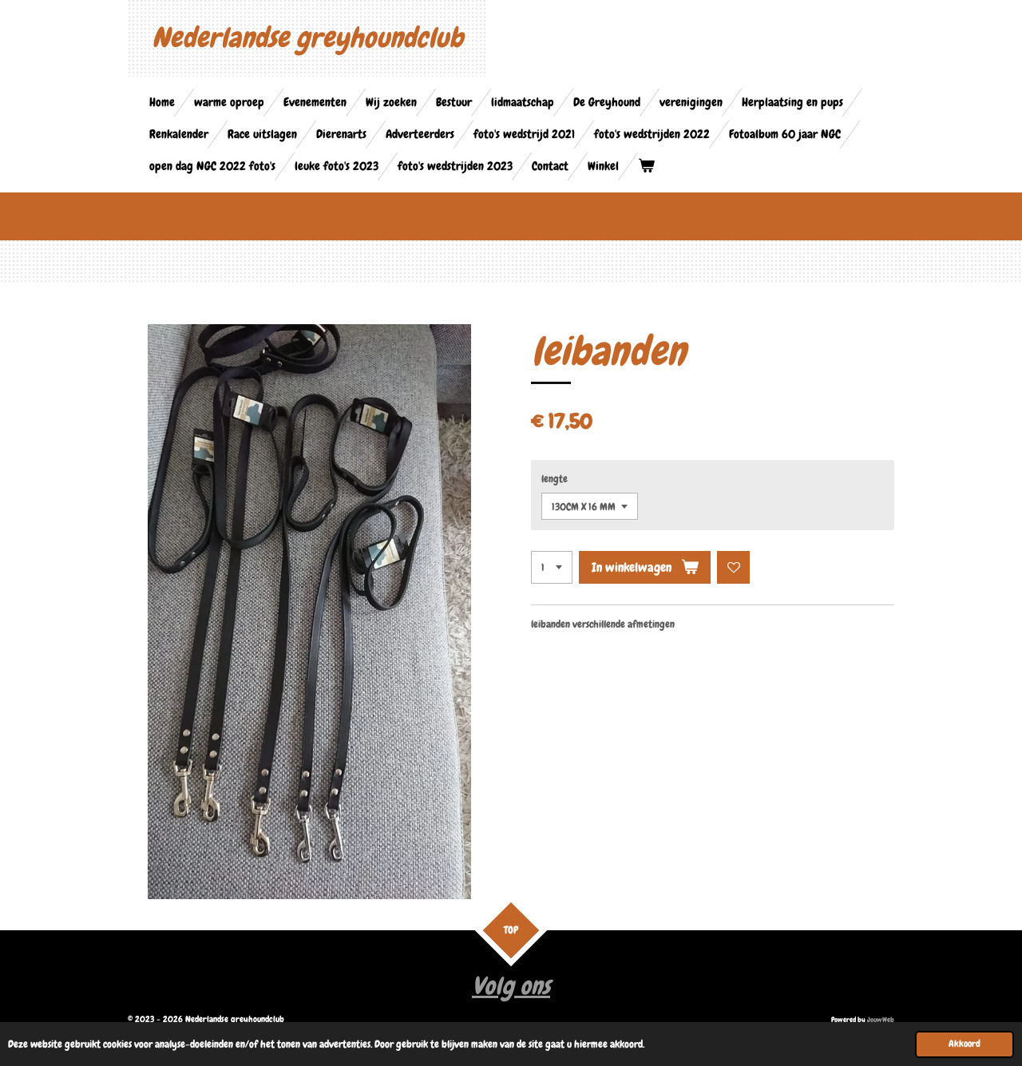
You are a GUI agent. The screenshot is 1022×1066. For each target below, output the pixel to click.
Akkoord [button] (964, 1044)
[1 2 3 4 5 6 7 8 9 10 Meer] (551, 567)
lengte (554, 478)
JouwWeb (880, 1019)
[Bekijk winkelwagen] (646, 166)
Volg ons (511, 985)
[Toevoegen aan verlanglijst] (733, 567)
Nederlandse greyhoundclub (307, 38)
